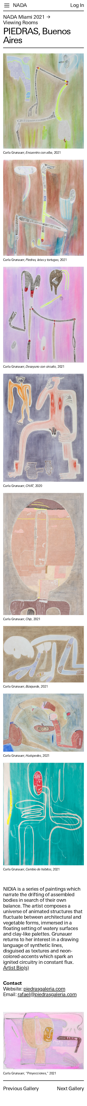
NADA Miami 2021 (24, 17)
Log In (77, 5)
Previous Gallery (21, 1088)
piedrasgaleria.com (44, 989)
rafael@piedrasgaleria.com (47, 994)
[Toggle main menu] (6, 5)
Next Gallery (70, 1088)
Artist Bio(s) (16, 968)
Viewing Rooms (20, 23)
